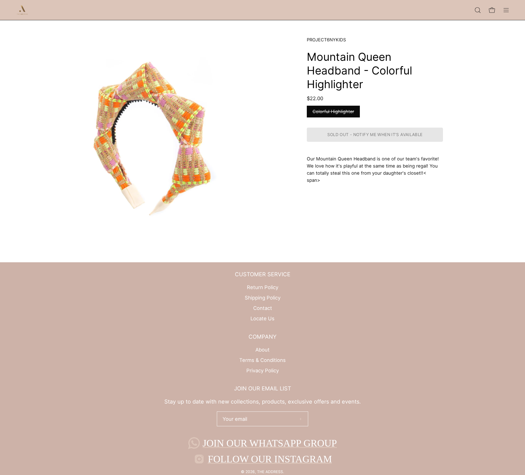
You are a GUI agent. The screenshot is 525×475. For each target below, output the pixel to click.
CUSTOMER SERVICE (262, 274)
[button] (477, 10)
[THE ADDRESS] (23, 10)
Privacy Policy (262, 370)
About (262, 350)
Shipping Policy (263, 298)
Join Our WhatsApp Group (270, 443)
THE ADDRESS (270, 472)
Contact (262, 308)
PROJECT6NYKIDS (326, 39)
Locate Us (262, 318)
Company (262, 336)
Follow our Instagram (270, 459)
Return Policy (262, 287)
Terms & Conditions (262, 360)
